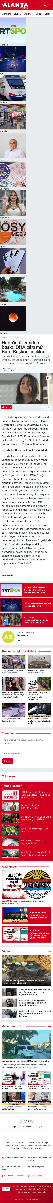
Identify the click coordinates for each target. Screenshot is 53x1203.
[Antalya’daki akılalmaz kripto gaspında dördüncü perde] (39, 710)
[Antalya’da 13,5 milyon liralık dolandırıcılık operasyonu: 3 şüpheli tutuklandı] (9, 1002)
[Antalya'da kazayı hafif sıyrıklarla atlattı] (13, 661)
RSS (7, 1189)
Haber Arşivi (36, 1176)
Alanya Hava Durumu (15, 1157)
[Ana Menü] (49, 5)
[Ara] (45, 5)
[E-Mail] (19, 641)
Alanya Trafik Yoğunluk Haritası (39, 1159)
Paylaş (8, 407)
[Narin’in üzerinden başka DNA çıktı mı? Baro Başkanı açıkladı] (26, 388)
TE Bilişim (33, 1199)
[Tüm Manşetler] (49, 1026)
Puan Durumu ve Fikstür (11, 1168)
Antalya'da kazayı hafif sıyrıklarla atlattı (12, 672)
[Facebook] (22, 1121)
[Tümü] (49, 776)
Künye (13, 1126)
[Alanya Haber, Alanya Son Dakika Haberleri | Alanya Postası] (15, 5)
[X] (26, 1121)
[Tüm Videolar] (49, 951)
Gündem (6, 13)
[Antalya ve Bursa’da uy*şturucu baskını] (39, 661)
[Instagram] (31, 1121)
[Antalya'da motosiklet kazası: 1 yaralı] (13, 710)
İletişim (39, 1126)
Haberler (6, 338)
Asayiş (27, 13)
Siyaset (17, 13)
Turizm (37, 13)
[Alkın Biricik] (8, 637)
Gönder (7, 761)
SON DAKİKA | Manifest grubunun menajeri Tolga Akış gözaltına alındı (13, 694)
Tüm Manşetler (37, 1166)
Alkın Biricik (22, 635)
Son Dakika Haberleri (13, 1176)
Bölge (47, 13)
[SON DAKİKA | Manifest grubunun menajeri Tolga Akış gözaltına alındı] (13, 683)
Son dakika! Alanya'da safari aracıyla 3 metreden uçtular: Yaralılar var (37, 695)
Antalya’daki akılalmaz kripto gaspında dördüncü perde (39, 721)
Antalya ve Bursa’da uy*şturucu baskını (37, 672)
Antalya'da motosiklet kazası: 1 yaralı (11, 720)
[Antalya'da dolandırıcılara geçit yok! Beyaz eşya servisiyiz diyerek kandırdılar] (9, 991)
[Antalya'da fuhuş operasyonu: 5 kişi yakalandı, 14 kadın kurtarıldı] (9, 1013)
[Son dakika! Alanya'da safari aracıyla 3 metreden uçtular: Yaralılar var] (39, 683)
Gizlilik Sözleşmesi (26, 1126)
